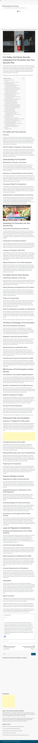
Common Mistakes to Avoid (8, 116)
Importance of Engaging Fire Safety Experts (12, 112)
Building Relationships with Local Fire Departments (13, 114)
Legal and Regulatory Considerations (10, 122)
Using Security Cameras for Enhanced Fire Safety (13, 104)
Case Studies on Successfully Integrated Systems (13, 106)
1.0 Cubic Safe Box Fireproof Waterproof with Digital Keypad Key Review (15, 735)
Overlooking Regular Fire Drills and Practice (12, 119)
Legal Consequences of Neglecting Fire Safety (12, 125)
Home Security (6, 641)
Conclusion (6, 127)
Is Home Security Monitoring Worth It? (9, 732)
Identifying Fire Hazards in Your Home (11, 84)
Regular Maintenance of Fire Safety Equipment (12, 93)
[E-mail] (5, 636)
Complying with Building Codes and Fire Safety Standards (14, 123)
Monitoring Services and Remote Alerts (11, 103)
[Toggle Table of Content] (23, 78)
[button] (19, 11)
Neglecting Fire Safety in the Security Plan (12, 117)
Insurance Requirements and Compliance (12, 126)
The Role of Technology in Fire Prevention (11, 100)
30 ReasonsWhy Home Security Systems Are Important (12, 730)
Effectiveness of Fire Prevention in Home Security (12, 105)
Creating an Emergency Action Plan (11, 92)
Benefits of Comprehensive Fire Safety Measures (13, 107)
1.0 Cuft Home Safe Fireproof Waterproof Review (11, 728)
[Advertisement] (19, 20)
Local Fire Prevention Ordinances (10, 124)
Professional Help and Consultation (9, 111)
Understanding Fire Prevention (9, 83)
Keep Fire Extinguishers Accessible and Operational (13, 98)
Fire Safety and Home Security (9, 80)
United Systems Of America (10, 6)
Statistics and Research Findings (10, 108)
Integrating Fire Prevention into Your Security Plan (12, 88)
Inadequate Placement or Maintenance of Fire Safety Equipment (15, 118)
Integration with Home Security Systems (11, 102)
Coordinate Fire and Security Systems (11, 91)
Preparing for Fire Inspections (10, 115)
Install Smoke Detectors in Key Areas (11, 95)
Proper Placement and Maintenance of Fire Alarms (13, 96)
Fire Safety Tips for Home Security (9, 94)
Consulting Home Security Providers (11, 113)
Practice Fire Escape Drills (9, 97)
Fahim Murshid (17, 741)
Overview (7, 81)
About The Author (8, 128)
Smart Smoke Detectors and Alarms (11, 101)
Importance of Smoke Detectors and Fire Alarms (13, 85)
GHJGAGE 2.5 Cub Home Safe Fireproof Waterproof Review (13, 726)
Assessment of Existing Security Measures (12, 90)
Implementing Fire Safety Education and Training (13, 87)
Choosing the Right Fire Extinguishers (11, 86)
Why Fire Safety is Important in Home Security (12, 82)
